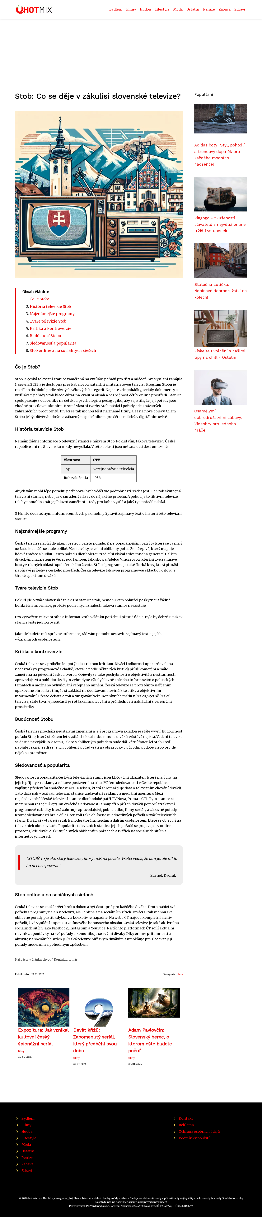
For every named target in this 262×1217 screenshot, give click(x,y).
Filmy (131, 9)
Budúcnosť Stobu (45, 335)
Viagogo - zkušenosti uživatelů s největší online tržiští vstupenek (220, 224)
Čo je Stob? (39, 299)
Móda (178, 9)
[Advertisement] (131, 47)
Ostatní (192, 9)
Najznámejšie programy (52, 313)
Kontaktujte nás (65, 959)
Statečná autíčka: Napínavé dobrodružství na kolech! (220, 291)
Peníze (209, 9)
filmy (179, 974)
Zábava (225, 9)
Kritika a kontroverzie (50, 328)
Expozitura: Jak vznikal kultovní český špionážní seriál (43, 1036)
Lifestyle (162, 9)
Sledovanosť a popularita (53, 343)
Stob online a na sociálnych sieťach (63, 350)
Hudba (145, 9)
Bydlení (115, 9)
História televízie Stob (50, 306)
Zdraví (239, 9)
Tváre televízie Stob (48, 321)
